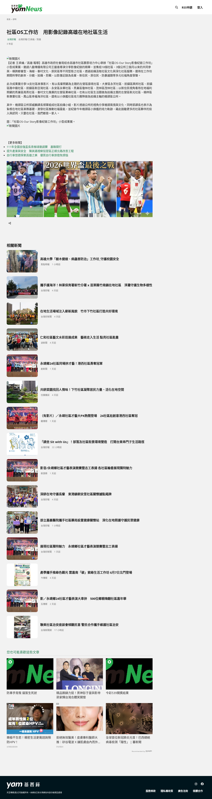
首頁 (8, 19)
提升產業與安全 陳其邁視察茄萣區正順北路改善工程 (42, 151)
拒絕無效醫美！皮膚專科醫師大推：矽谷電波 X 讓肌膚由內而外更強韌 (78, 740)
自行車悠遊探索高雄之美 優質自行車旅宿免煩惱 (37, 155)
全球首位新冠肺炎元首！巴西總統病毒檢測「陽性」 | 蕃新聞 (128, 740)
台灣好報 (11, 39)
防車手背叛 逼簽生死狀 (22, 693)
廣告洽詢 (183, 791)
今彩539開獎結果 (117, 693)
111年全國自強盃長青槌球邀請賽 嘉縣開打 (34, 147)
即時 (14, 19)
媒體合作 (198, 791)
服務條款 (151, 791)
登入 (200, 7)
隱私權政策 (167, 791)
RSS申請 (187, 7)
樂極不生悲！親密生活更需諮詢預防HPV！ (29, 740)
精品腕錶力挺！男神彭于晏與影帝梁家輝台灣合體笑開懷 (78, 695)
